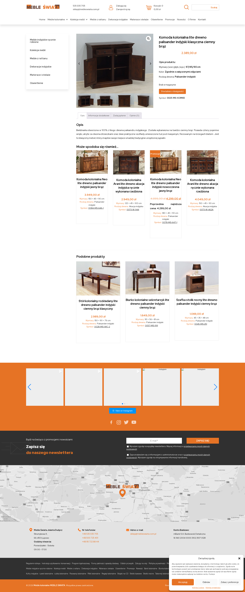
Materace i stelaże (139, 19)
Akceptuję (182, 582)
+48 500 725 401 (90, 537)
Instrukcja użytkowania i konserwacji (56, 563)
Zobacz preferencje (230, 582)
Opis (82, 115)
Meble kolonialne (56, 19)
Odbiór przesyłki (127, 563)
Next (150, 64)
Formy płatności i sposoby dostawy (105, 563)
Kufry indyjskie (32, 573)
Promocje (170, 19)
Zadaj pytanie (119, 115)
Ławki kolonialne (46, 573)
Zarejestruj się (123, 9)
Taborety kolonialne (163, 573)
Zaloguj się (121, 5)
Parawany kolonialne (78, 573)
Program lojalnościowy (81, 563)
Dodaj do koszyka (92, 217)
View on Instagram (124, 410)
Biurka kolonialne (166, 568)
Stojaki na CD (122, 573)
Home (42, 19)
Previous (79, 64)
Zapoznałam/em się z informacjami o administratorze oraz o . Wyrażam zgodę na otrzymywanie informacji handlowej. (168, 456)
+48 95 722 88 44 (90, 541)
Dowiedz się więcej (129, 218)
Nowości (181, 19)
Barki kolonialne (150, 568)
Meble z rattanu (98, 19)
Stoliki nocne (148, 573)
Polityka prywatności (213, 587)
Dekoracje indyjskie (118, 19)
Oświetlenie (157, 19)
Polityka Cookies (198, 587)
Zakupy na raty (141, 563)
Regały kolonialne (109, 573)
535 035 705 (79, 5)
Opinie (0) (134, 115)
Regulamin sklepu (33, 563)
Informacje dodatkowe (98, 115)
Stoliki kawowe (136, 573)
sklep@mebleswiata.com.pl (86, 9)
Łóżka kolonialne (61, 573)
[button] (239, 558)
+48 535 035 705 (90, 533)
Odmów (206, 582)
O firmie (192, 19)
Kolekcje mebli (77, 19)
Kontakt (202, 19)
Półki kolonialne (94, 573)
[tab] (82, 115)
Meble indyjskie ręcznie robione (43, 41)
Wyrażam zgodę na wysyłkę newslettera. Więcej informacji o (168, 447)
